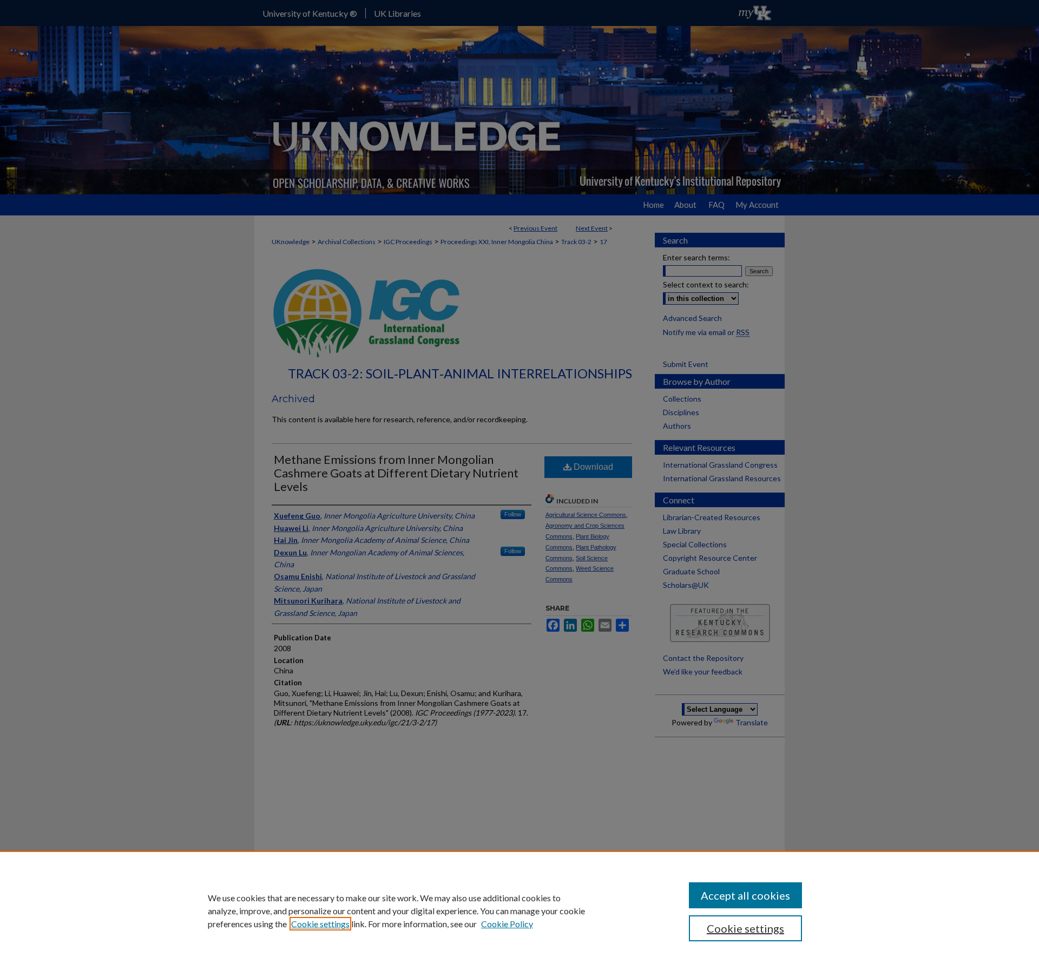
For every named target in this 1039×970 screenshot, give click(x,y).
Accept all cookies (745, 895)
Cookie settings (320, 924)
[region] (519, 910)
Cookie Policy (507, 924)
